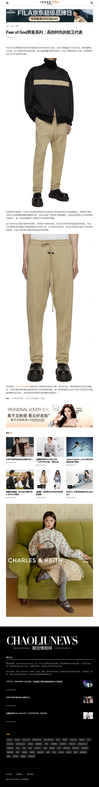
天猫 (46, 744)
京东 (88, 740)
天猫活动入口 (82, 744)
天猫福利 (10, 748)
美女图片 (40, 752)
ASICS (17, 740)
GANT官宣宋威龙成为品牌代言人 (19, 459)
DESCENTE (37, 740)
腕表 (75, 752)
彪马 (45, 748)
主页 (7, 26)
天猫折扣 (63, 744)
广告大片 (38, 748)
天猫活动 (72, 744)
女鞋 (30, 748)
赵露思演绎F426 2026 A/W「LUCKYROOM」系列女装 (47, 460)
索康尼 (32, 752)
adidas (9, 740)
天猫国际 (54, 744)
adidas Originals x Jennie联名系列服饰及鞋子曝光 (80, 460)
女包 (17, 748)
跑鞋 (8, 756)
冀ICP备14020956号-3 (13, 779)
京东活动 (10, 744)
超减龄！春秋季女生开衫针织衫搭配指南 (49, 493)
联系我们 (19, 774)
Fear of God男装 (23, 386)
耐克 (48, 752)
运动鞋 (15, 756)
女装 (23, 748)
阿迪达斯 (31, 756)
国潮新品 (39, 744)
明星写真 (67, 748)
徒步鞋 (52, 748)
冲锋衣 (30, 744)
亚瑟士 (82, 740)
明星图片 (85, 748)
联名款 (61, 752)
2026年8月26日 (11, 462)
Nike (58, 740)
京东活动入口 (20, 744)
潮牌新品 (10, 752)
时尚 (12, 26)
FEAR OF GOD (17, 398)
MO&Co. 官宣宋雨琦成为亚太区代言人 (79, 493)
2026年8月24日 (11, 497)
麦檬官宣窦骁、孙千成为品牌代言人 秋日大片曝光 (19, 493)
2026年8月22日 (41, 497)
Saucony (73, 740)
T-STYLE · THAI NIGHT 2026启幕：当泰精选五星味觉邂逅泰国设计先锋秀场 (34, 681)
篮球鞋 (24, 752)
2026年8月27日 (11, 690)
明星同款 (76, 748)
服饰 (17, 26)
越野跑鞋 (83, 752)
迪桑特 (23, 756)
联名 (54, 752)
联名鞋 (69, 752)
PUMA (65, 740)
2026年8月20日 (72, 497)
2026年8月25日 (72, 465)
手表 (59, 748)
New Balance (48, 740)
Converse (26, 740)
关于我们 (9, 774)
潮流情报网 (24, 779)
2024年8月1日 (11, 37)
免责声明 (30, 774)
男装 (42, 398)
